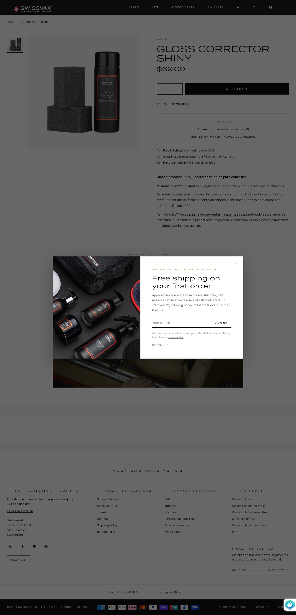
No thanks (160, 345)
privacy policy (175, 337)
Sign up (221, 322)
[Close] (236, 263)
